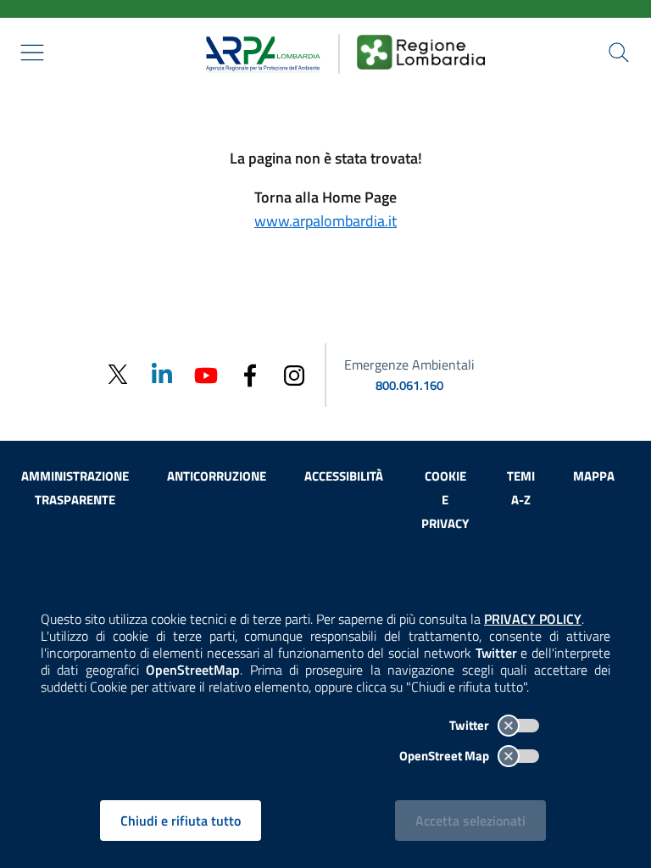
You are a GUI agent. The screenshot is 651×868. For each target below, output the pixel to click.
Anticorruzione (216, 476)
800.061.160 (409, 385)
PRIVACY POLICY (532, 619)
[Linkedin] (161, 373)
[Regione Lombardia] (421, 52)
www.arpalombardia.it (325, 220)
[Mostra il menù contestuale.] (32, 52)
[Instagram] (294, 373)
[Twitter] (117, 375)
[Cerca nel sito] (619, 52)
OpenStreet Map (445, 755)
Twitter (470, 725)
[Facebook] (250, 373)
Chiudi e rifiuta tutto (180, 820)
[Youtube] (206, 373)
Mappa (594, 476)
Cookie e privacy (445, 499)
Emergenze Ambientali (409, 364)
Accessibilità (343, 476)
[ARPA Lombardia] (257, 52)
